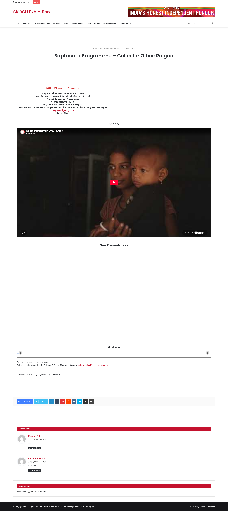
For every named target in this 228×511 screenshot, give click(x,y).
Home (17, 23)
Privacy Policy (194, 507)
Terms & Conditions (207, 507)
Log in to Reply (34, 448)
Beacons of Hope (109, 23)
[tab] (114, 350)
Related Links (124, 23)
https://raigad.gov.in (63, 110)
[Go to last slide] (20, 353)
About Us (26, 23)
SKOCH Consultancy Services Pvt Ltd (58, 507)
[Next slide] (207, 353)
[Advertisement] (114, 35)
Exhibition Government (41, 23)
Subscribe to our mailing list (83, 507)
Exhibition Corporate (60, 23)
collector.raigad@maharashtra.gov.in (93, 365)
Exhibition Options (93, 23)
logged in (30, 492)
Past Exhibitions (77, 23)
